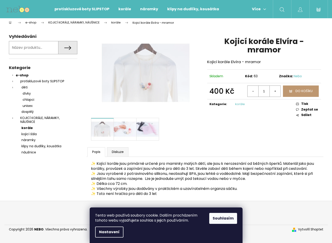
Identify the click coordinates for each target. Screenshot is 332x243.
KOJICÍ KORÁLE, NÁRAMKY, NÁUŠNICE (40, 120)
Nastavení (109, 232)
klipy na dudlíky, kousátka (41, 146)
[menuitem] (82, 9)
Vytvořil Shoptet (310, 229)
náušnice (28, 152)
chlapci (28, 99)
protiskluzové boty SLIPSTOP (42, 81)
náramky (28, 140)
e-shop (22, 75)
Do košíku (304, 91)
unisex (28, 105)
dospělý (27, 111)
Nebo (298, 76)
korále (27, 128)
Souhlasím (223, 218)
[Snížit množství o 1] (253, 91)
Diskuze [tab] (118, 152)
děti (24, 87)
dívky (27, 93)
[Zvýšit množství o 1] (274, 91)
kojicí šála (29, 134)
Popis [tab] (96, 152)
